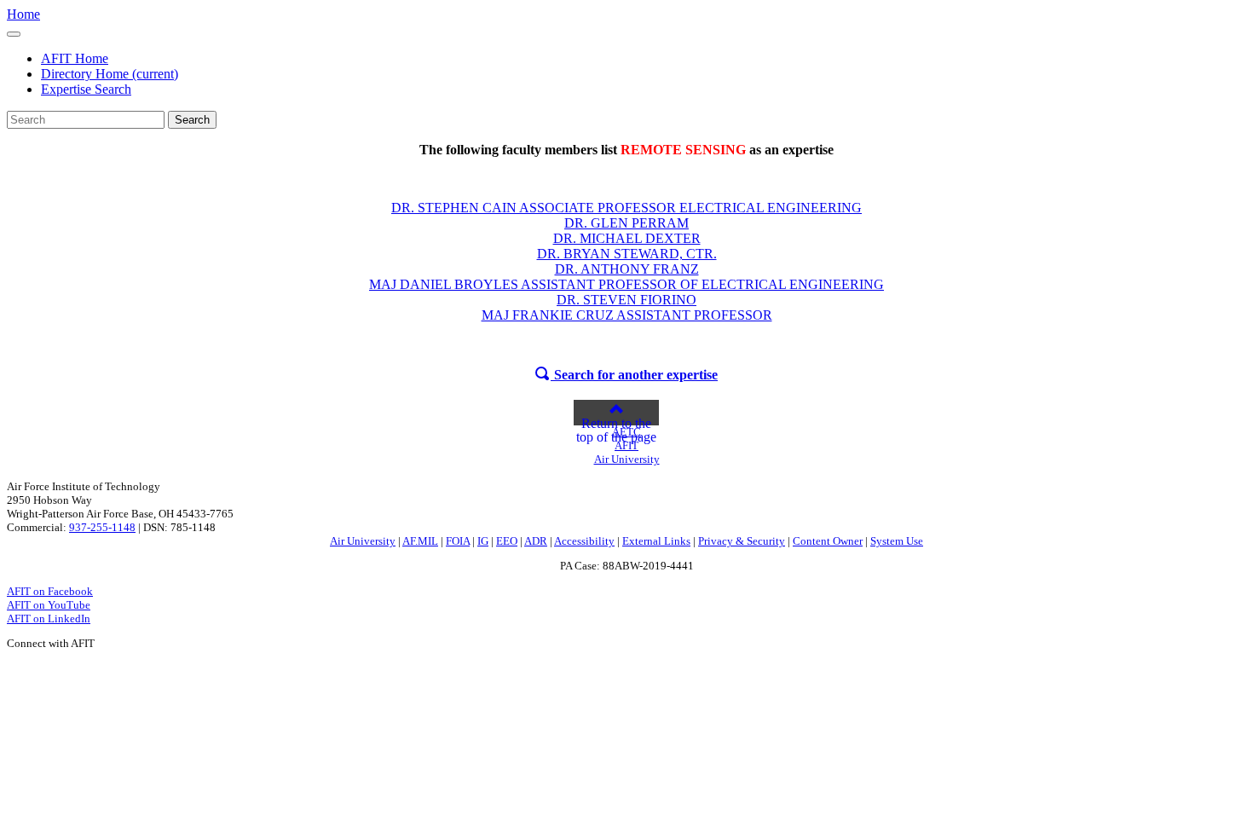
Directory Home (109, 73)
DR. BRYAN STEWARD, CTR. (627, 253)
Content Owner (828, 541)
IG (482, 541)
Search (192, 119)
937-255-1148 (102, 527)
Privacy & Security (741, 541)
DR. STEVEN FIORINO (626, 299)
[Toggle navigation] (13, 34)
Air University (363, 541)
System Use (896, 541)
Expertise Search (86, 89)
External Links (656, 541)
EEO (506, 541)
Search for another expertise (634, 374)
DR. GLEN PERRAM (626, 223)
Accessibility (584, 541)
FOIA (458, 541)
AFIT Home (74, 58)
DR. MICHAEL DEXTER (627, 238)
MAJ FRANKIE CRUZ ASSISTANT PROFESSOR (627, 315)
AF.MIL (420, 541)
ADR (535, 541)
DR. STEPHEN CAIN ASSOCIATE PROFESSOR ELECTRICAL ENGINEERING (626, 207)
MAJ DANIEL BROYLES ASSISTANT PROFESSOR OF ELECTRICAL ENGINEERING (626, 284)
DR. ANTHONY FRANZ (627, 269)
